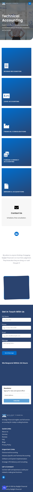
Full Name (5, 316)
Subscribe (16, 400)
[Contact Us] (16, 207)
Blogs (4, 442)
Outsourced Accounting (10, 452)
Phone (4, 324)
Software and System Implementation (14, 459)
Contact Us (16, 213)
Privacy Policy (6, 445)
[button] (29, 3)
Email (4, 332)
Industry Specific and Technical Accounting (16, 456)
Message (5, 340)
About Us (5, 432)
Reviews (4, 437)
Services (4, 434)
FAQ (3, 439)
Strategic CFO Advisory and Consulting (14, 462)
